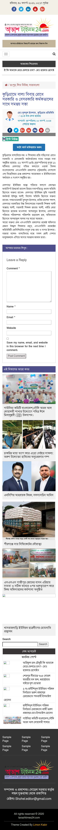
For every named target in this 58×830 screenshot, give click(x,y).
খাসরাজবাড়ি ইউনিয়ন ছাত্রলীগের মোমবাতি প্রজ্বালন (27, 630)
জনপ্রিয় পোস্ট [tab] (29, 657)
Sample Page (6, 739)
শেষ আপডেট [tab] (29, 651)
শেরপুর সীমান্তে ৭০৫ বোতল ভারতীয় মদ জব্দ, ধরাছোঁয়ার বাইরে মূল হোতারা (36, 679)
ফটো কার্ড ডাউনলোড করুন (29, 147)
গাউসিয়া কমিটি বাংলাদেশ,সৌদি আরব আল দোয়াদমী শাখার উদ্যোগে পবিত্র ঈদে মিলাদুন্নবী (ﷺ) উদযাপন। (28, 411)
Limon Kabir (40, 825)
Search (6, 639)
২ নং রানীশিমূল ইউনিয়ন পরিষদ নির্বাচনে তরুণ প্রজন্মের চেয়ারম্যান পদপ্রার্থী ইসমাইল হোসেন (29, 694)
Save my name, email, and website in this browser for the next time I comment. (27, 346)
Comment (13, 268)
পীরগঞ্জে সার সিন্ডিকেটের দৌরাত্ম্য (23, 544)
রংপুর (13, 85)
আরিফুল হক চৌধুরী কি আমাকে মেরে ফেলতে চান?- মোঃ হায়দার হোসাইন (38, 666)
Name (11, 306)
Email (11, 317)
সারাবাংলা (34, 85)
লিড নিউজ (22, 85)
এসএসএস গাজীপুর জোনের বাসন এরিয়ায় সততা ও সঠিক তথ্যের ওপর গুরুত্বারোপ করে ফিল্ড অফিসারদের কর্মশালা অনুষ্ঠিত (29, 586)
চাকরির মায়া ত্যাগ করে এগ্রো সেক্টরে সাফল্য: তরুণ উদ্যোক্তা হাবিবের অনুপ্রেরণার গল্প (28, 455)
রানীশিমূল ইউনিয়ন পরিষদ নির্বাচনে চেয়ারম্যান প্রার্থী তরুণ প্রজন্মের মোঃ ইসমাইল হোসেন (38, 709)
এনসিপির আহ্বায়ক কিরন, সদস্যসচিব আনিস (28, 495)
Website (11, 328)
